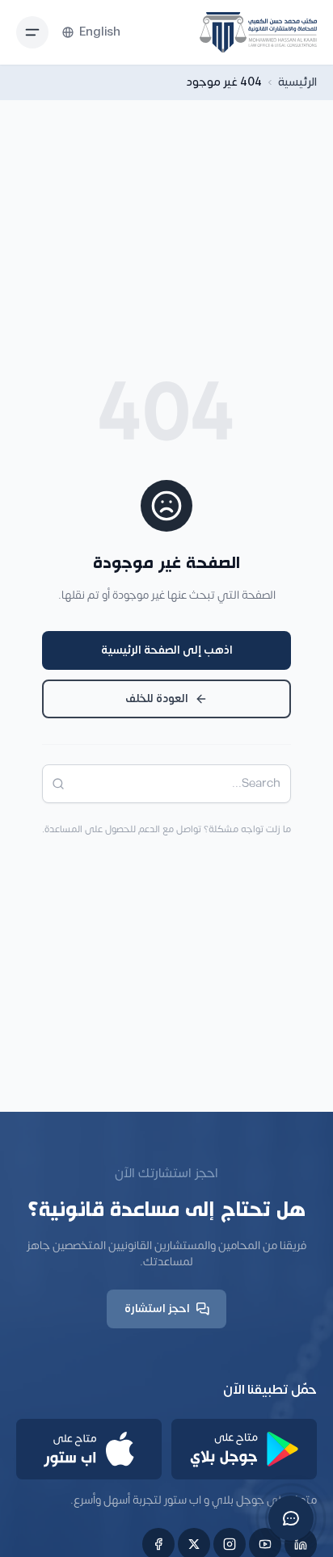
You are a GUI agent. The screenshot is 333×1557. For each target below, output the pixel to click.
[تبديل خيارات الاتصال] (291, 1518)
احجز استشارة (157, 1308)
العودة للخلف (156, 698)
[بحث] (53, 783)
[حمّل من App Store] (89, 1449)
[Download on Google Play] (244, 1449)
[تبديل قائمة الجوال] (32, 32)
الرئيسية (297, 82)
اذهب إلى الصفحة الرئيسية (167, 650)
